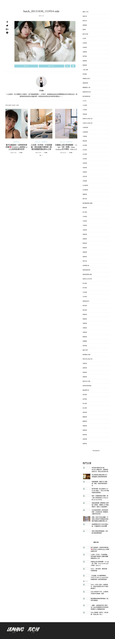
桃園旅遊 (85, 314)
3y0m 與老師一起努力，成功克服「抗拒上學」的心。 (99, 613)
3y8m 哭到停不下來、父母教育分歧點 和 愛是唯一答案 (99, 592)
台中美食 (85, 150)
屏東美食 (85, 247)
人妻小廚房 (85, 69)
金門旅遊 (85, 394)
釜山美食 (85, 408)
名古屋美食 (85, 190)
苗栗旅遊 (85, 368)
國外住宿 (85, 198)
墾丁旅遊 (85, 212)
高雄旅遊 (85, 439)
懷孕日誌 (85, 261)
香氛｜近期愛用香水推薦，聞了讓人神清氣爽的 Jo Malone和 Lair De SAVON (100, 497)
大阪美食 (85, 230)
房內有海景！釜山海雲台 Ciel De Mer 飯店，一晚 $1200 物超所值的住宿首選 (100, 490)
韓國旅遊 (85, 417)
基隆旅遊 (85, 207)
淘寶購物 (85, 341)
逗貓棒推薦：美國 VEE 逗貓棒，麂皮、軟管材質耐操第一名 (100, 483)
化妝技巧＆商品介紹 (87, 123)
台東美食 (85, 172)
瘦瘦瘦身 (85, 25)
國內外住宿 (85, 34)
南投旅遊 (85, 141)
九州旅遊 (85, 105)
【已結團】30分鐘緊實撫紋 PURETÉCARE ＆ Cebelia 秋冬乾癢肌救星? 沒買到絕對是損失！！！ (95, 578)
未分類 (84, 38)
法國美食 (85, 52)
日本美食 (85, 296)
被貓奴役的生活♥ (87, 92)
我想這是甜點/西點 (87, 274)
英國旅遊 (85, 377)
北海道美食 (85, 132)
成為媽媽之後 (45, 142)
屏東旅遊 (85, 243)
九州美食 (85, 109)
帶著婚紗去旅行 (86, 78)
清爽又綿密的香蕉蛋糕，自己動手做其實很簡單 (100, 532)
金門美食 (85, 399)
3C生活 (84, 101)
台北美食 (85, 158)
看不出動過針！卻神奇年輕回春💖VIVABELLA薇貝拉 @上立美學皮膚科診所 (16, 147)
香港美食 (85, 65)
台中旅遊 (85, 145)
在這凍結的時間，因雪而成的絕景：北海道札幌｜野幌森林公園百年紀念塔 (100, 512)
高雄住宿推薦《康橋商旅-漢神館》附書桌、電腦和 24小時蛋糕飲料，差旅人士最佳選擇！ (100, 505)
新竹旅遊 (85, 283)
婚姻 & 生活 (37, 142)
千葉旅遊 (85, 136)
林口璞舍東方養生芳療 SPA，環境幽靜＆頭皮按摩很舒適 (100, 475)
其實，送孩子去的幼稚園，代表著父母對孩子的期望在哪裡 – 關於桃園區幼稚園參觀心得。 (100, 519)
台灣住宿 (85, 176)
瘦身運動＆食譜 (86, 354)
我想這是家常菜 (86, 270)
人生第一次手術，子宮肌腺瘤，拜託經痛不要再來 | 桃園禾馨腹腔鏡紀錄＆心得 (41, 147)
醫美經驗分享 (16, 142)
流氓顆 (41, 90)
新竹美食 (85, 287)
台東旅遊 (85, 167)
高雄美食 (85, 443)
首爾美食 (85, 430)
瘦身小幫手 (85, 350)
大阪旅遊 (85, 225)
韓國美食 (85, 421)
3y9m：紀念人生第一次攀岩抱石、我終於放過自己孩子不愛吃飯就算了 (99, 586)
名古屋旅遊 (85, 185)
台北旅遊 (85, 154)
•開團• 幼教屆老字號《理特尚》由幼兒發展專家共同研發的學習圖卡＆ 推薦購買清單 (99, 607)
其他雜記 (85, 74)
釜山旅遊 (85, 403)
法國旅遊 (85, 332)
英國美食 (85, 61)
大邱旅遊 (85, 216)
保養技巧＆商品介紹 (87, 118)
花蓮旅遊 (85, 363)
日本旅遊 (85, 292)
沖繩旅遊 (85, 323)
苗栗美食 (85, 372)
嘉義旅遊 (85, 194)
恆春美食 (85, 256)
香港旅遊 (85, 434)
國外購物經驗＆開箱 (87, 203)
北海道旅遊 (85, 127)
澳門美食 (85, 56)
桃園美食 (85, 319)
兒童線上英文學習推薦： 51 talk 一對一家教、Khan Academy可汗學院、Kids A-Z (66, 147)
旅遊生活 (85, 16)
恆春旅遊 (85, 252)
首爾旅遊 (85, 426)
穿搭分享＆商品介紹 (87, 359)
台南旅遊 (85, 163)
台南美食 (85, 47)
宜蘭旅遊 (85, 234)
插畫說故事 (85, 83)
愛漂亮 (84, 29)
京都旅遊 (85, 114)
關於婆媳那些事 (86, 96)
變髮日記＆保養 (86, 381)
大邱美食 (85, 221)
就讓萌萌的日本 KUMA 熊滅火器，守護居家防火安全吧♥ (100, 525)
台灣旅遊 (85, 181)
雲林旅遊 (85, 412)
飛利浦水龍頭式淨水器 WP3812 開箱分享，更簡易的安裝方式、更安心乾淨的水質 (100, 469)
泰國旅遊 (85, 336)
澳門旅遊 (85, 345)
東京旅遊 (85, 305)
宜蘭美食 (85, 239)
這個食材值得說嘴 (87, 385)
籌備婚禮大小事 (86, 87)
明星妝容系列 (86, 301)
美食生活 (85, 20)
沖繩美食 (85, 328)
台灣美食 (85, 43)
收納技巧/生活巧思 (87, 279)
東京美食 (85, 310)
